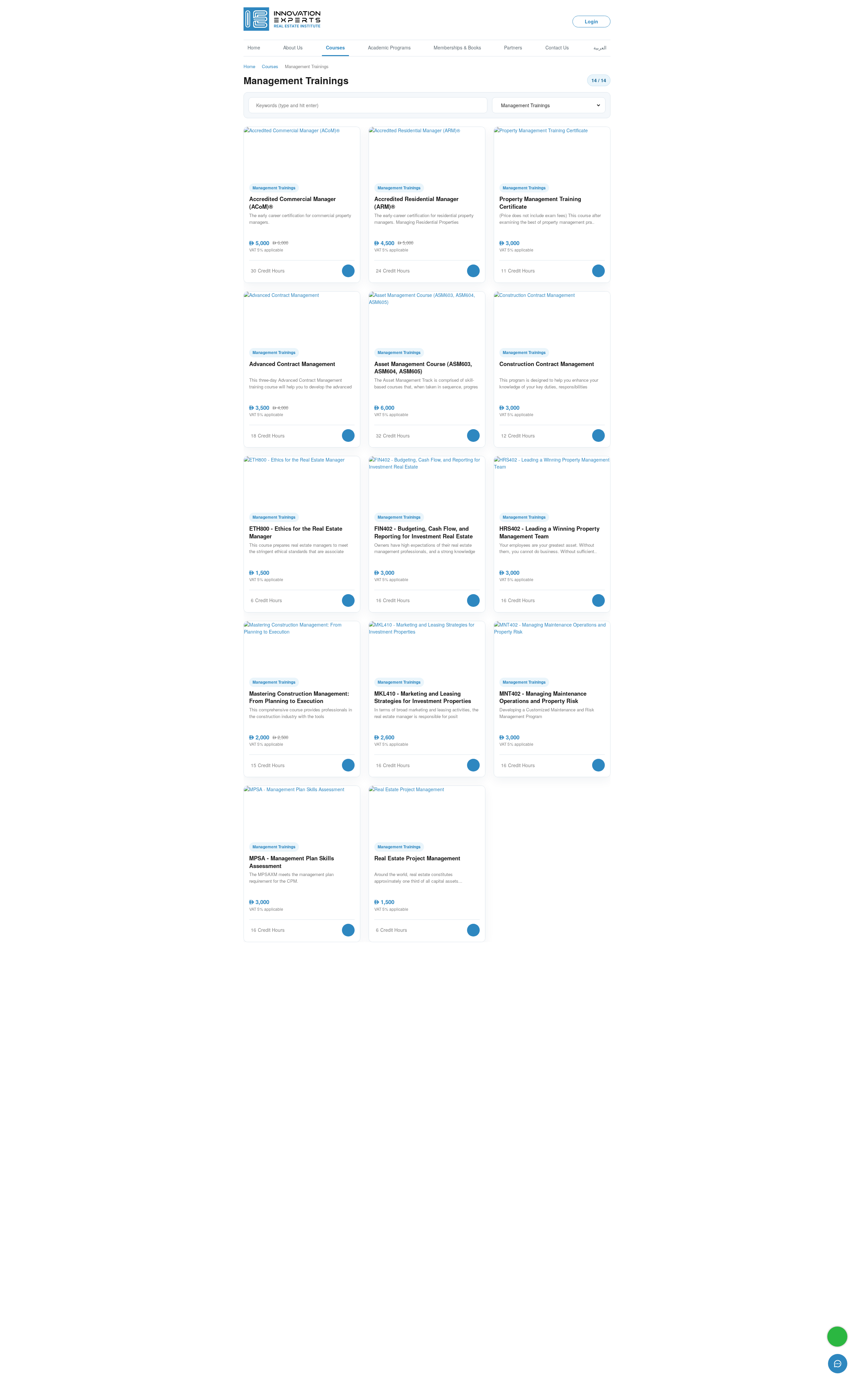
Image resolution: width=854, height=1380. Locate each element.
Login (591, 21)
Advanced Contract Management (292, 364)
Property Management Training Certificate (540, 202)
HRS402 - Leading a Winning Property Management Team (549, 532)
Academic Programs (389, 47)
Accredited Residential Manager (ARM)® (416, 202)
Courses (335, 47)
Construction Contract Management (546, 364)
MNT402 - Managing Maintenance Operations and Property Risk (542, 697)
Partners (513, 47)
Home (254, 47)
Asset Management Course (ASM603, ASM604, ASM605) (423, 367)
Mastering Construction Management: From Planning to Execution (299, 697)
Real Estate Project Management (417, 858)
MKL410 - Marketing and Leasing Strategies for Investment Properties (422, 697)
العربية (599, 47)
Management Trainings (274, 188)
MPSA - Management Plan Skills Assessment (291, 861)
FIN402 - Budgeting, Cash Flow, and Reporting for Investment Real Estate (423, 532)
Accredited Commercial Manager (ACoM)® (292, 202)
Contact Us (557, 47)
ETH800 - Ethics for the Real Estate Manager (295, 532)
